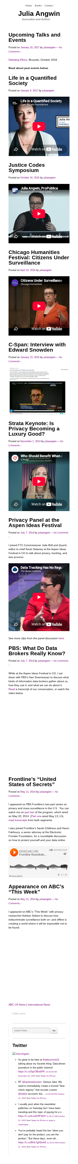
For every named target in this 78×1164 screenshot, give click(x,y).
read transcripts (18, 820)
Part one (36, 816)
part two (29, 812)
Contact (49, 5)
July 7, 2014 (27, 532)
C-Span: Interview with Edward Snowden (37, 347)
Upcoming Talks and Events (34, 37)
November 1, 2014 (30, 441)
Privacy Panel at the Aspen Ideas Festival (35, 522)
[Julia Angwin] (20, 1054)
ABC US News (17, 1004)
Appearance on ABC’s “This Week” (36, 889)
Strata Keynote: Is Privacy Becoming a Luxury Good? (34, 428)
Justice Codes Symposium (27, 167)
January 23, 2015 (29, 357)
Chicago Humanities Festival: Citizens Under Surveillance (39, 257)
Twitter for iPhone (48, 1076)
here (61, 638)
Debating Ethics (18, 59)
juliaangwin (49, 47)
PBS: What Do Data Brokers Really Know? (37, 650)
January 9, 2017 (29, 90)
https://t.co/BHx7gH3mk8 (32, 1142)
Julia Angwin (39, 13)
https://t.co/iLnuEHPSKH (32, 1116)
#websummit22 (51, 1059)
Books (38, 5)
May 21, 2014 (27, 791)
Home (29, 5)
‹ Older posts (18, 1013)
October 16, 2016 (29, 177)
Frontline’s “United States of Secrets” (32, 781)
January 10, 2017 (29, 47)
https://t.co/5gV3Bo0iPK (31, 1071)
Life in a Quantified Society (33, 80)
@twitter (22, 1093)
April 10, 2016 (27, 270)
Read (12, 689)
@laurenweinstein (31, 1082)
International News (39, 1004)
